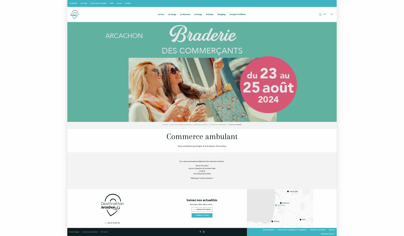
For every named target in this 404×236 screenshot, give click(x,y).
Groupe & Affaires (317, 230)
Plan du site (104, 232)
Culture (83, 3)
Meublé (332, 230)
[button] (332, 13)
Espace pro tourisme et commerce (292, 230)
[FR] (332, 14)
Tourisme (73, 3)
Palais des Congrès (98, 3)
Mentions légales (74, 232)
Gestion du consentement (90, 232)
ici (213, 178)
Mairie (127, 3)
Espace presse (268, 230)
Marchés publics (328, 234)
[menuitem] (74, 14)
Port (112, 3)
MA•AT (119, 3)
